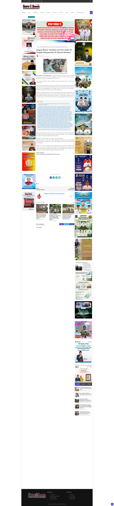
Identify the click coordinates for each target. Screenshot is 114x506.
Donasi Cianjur (73, 497)
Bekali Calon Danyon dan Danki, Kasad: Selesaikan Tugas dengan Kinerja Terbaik (41, 216)
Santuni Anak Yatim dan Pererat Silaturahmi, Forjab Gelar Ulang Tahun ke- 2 (85, 412)
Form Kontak (72, 496)
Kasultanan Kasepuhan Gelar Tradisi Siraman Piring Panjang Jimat (86, 388)
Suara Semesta (57, 504)
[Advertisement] (55, 165)
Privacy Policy (53, 497)
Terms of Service (54, 499)
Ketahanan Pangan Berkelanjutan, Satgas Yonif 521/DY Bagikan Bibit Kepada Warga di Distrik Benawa (55, 217)
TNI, (48, 56)
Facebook (71, 224)
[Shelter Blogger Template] (31, 6)
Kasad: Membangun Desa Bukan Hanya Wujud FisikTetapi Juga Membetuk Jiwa (54, 129)
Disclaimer (53, 494)
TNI (40, 46)
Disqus (66, 224)
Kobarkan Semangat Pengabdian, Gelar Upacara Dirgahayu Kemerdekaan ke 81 (86, 399)
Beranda (24, 0)
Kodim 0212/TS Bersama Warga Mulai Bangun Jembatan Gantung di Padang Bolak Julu (67, 216)
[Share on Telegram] (59, 177)
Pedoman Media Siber (55, 496)
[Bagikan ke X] (53, 177)
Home (24, 12)
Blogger (61, 224)
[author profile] (37, 56)
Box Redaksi (29, 0)
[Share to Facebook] (51, 177)
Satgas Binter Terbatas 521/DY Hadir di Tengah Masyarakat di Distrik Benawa (54, 51)
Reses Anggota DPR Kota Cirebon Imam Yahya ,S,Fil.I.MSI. (86, 394)
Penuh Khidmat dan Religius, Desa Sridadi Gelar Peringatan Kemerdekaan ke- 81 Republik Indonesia (86, 406)
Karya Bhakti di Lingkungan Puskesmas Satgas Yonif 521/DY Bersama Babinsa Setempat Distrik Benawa (53, 104)
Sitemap (71, 494)
